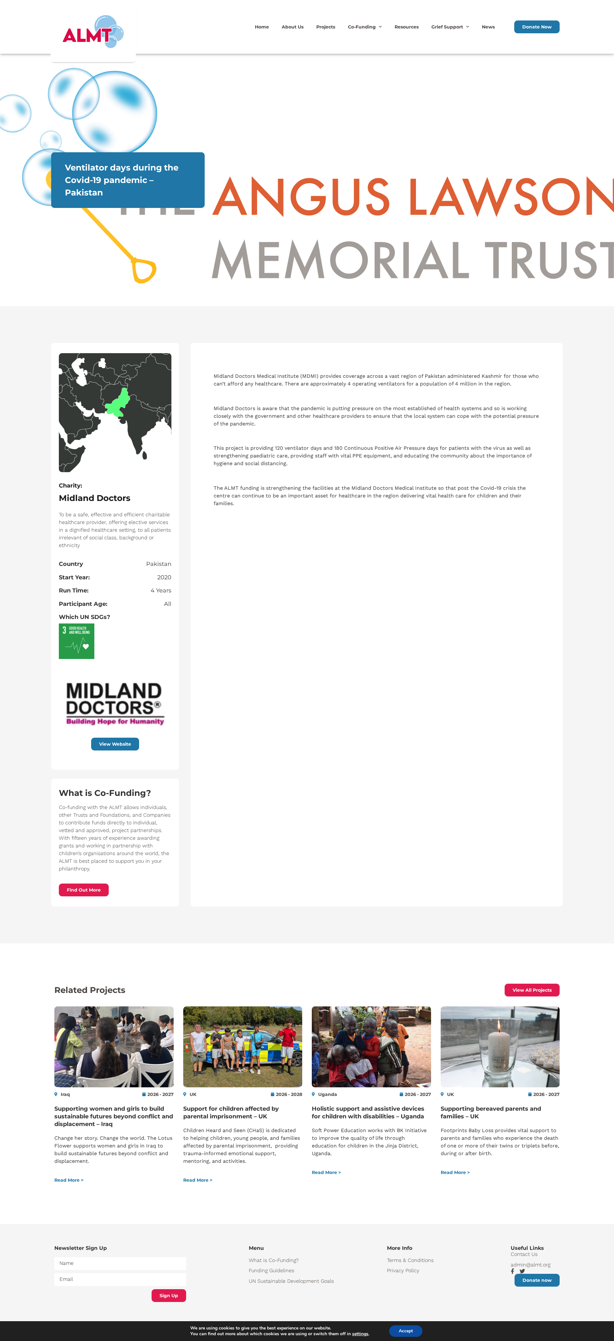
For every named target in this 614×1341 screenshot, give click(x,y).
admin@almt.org (530, 1265)
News (488, 27)
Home (262, 27)
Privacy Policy (403, 1270)
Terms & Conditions (410, 1260)
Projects (325, 27)
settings (360, 1334)
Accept (406, 1331)
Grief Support (447, 27)
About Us (292, 27)
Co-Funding (362, 27)
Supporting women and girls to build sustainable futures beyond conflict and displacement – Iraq (113, 1116)
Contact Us (524, 1254)
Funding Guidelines (271, 1270)
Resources (407, 27)
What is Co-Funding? (274, 1260)
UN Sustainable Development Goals (291, 1281)
